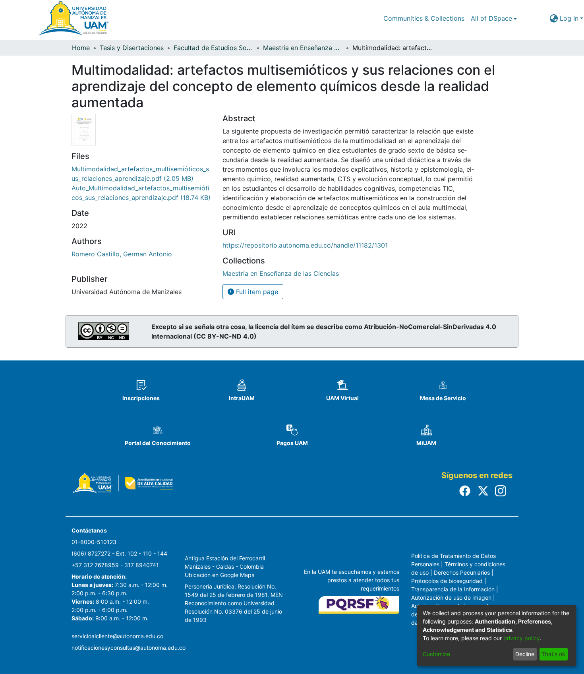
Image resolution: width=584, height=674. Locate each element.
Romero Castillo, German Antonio (122, 254)
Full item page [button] (256, 292)
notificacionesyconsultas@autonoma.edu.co (129, 647)
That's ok (553, 654)
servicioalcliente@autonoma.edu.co (117, 636)
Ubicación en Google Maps (219, 574)
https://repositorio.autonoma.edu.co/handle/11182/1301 (305, 245)
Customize (436, 654)
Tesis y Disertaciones (132, 48)
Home (81, 48)
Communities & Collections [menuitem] (423, 18)
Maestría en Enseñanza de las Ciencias (302, 48)
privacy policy (521, 638)
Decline (524, 654)
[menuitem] (494, 18)
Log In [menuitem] (569, 18)
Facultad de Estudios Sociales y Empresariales (213, 48)
